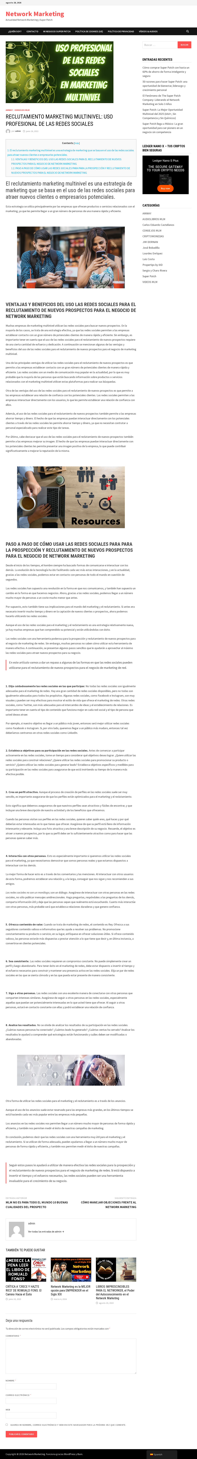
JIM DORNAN (150, 242)
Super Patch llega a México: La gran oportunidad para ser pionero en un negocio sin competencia (163, 128)
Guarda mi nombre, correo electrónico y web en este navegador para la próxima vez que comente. (68, 1425)
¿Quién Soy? (15, 31)
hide (76, 143)
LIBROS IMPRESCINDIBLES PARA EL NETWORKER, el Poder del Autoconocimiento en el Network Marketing (115, 1292)
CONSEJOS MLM (22, 110)
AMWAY (9, 110)
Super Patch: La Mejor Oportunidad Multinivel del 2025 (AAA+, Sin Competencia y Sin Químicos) (163, 114)
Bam (79, 1454)
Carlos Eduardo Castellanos (158, 225)
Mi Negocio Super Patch (56, 31)
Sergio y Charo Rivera (155, 270)
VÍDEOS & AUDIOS (148, 31)
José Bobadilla (151, 247)
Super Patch (149, 276)
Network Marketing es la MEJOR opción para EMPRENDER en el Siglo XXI (70, 1290)
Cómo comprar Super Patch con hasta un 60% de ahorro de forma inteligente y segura (166, 72)
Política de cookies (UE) (89, 31)
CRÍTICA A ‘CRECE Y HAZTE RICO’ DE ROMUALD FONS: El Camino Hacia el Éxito (23, 1290)
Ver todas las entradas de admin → (46, 1231)
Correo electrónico (18, 1395)
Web (8, 1409)
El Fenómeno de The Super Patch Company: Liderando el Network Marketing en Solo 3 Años (162, 100)
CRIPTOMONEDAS (153, 236)
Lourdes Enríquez (153, 253)
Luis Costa (149, 259)
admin (18, 131)
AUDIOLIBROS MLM (154, 219)
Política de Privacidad (121, 31)
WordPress (69, 1454)
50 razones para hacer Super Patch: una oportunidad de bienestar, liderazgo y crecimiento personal (165, 86)
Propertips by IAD (153, 265)
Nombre (11, 1380)
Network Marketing (35, 13)
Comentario (13, 1335)
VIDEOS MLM (150, 282)
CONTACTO (32, 31)
